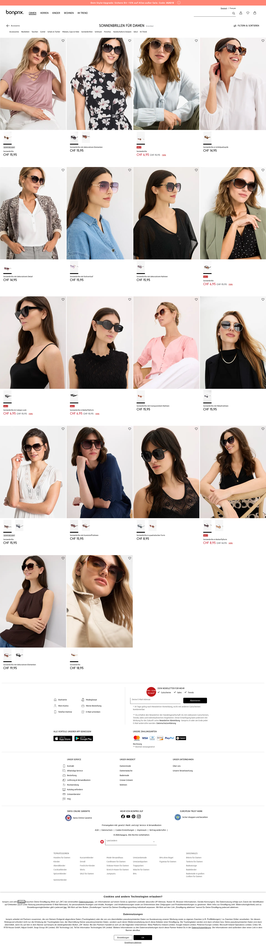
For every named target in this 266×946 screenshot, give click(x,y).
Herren (44, 12)
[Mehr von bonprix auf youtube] (128, 816)
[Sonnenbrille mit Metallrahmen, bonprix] (233, 340)
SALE (136, 32)
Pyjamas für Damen (167, 861)
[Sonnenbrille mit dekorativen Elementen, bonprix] (100, 82)
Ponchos (107, 32)
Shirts (82, 870)
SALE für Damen (87, 874)
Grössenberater (73, 794)
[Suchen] (233, 14)
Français (233, 8)
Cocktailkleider (60, 870)
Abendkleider (59, 866)
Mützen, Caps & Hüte (70, 32)
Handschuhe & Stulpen (122, 32)
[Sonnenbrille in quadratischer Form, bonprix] (166, 470)
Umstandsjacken (140, 861)
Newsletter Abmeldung (169, 720)
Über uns (177, 766)
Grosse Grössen (126, 780)
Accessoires (14, 32)
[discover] (160, 738)
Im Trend (83, 12)
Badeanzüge (191, 866)
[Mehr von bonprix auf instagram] (139, 816)
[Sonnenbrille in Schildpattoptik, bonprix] (233, 82)
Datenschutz (107, 830)
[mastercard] (136, 738)
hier (65, 907)
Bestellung (72, 775)
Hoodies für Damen (61, 857)
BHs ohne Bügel (166, 857)
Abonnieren (195, 700)
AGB (97, 830)
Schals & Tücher (54, 32)
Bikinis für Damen (193, 857)
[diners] (152, 738)
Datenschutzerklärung (166, 723)
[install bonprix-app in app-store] (63, 738)
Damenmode (125, 766)
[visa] (145, 738)
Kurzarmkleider (86, 857)
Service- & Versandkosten (150, 825)
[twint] (181, 738)
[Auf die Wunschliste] (63, 40)
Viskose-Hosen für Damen (118, 866)
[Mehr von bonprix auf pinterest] (133, 816)
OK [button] (142, 937)
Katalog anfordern (75, 789)
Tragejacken (138, 866)
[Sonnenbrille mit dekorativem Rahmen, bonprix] (166, 211)
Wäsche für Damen (141, 870)
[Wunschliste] (248, 14)
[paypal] (169, 738)
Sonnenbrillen (87, 32)
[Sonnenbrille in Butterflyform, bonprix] (100, 340)
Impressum (142, 830)
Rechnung (137, 744)
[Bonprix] (15, 15)
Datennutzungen (86, 902)
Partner (21, 902)
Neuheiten (25, 32)
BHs (134, 874)
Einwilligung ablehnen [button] (133, 942)
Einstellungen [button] (123, 937)
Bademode (124, 775)
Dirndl (82, 861)
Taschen (35, 32)
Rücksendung (73, 785)
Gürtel (42, 32)
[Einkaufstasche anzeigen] (255, 14)
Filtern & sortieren (248, 25)
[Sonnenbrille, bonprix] (33, 82)
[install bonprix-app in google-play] (84, 738)
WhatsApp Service (75, 771)
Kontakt (70, 766)
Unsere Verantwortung (183, 771)
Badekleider (191, 870)
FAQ (69, 799)
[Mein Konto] (241, 14)
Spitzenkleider (59, 874)
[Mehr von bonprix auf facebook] (123, 816)
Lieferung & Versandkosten (78, 780)
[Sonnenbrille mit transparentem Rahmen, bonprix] (166, 340)
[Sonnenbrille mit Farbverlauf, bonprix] (100, 211)
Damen (32, 12)
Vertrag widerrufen (157, 830)
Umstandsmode (140, 857)
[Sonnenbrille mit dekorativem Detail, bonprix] (33, 211)
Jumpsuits (111, 874)
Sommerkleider (60, 880)
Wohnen (69, 12)
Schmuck (98, 32)
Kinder (56, 12)
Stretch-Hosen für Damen (118, 870)
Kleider (56, 861)
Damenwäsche (126, 771)
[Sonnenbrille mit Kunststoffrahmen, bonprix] (100, 470)
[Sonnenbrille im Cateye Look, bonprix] (33, 340)
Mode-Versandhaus (115, 857)
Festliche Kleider (87, 866)
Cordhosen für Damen (116, 861)
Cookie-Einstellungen (125, 830)
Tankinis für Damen (194, 861)
